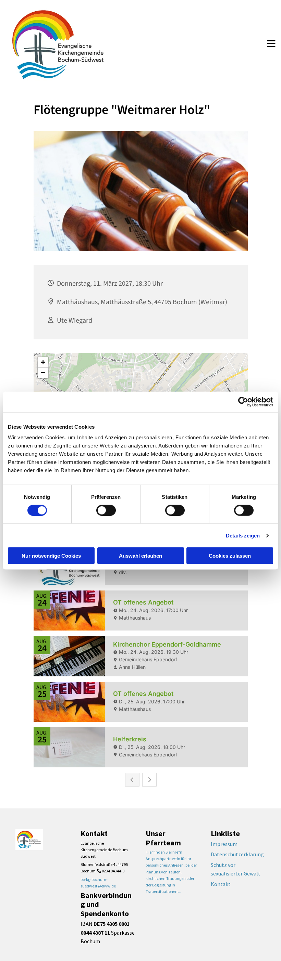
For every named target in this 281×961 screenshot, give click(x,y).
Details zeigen (243, 535)
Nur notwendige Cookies (51, 556)
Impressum (224, 844)
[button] (271, 44)
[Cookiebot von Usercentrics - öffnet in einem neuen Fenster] (243, 402)
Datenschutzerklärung (237, 854)
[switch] (106, 510)
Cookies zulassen (230, 556)
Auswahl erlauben (140, 556)
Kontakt (221, 884)
